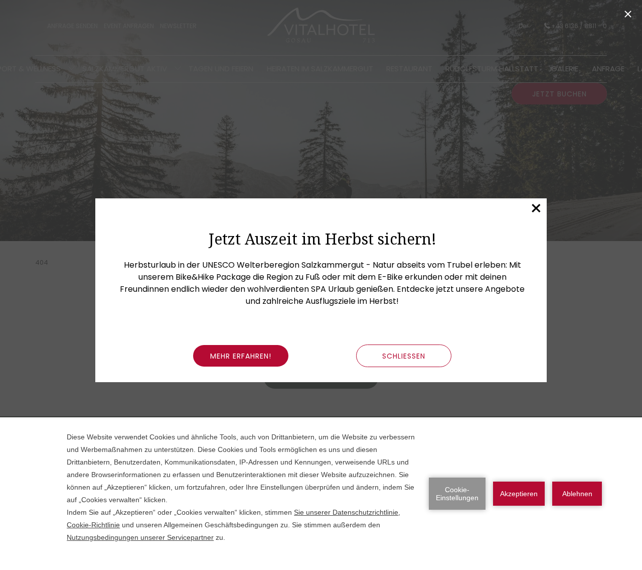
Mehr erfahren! (240, 356)
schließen (403, 356)
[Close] (628, 14)
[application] (321, 493)
